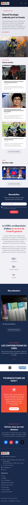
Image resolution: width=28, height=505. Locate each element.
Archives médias (5, 489)
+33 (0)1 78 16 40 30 (8, 465)
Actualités (3, 478)
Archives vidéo (5, 487)
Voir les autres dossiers (9, 324)
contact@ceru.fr (7, 467)
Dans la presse (6, 66)
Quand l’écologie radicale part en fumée (13, 16)
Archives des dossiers (6, 491)
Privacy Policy (4, 500)
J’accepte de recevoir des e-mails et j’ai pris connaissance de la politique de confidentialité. (15, 208)
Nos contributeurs (6, 480)
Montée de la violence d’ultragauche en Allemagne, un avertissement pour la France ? (14, 82)
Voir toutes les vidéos (14, 184)
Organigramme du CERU (7, 482)
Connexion (17, 500)
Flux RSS (12, 500)
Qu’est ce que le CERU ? (7, 485)
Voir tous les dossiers (14, 329)
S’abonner (14, 212)
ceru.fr (4, 469)
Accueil (3, 475)
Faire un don (14, 408)
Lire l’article (6, 32)
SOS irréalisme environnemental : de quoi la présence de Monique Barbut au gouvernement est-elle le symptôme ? (14, 110)
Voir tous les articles (14, 151)
